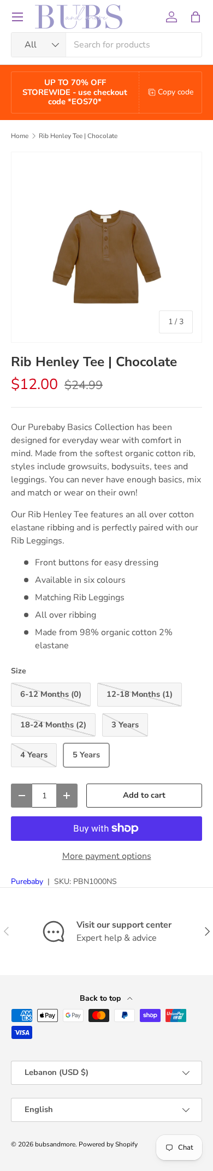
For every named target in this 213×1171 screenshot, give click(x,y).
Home (19, 136)
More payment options (106, 856)
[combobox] (106, 45)
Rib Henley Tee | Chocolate (78, 136)
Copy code (175, 92)
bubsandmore (55, 1144)
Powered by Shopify (108, 1144)
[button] (196, 17)
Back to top (101, 998)
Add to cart (144, 795)
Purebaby (27, 881)
